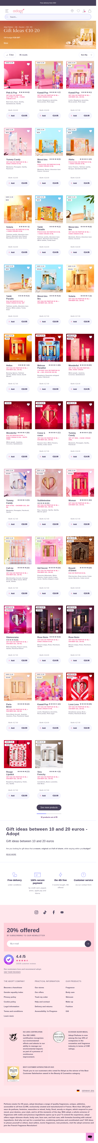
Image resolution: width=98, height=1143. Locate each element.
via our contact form (81, 887)
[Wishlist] (78, 10)
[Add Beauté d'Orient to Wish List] (88, 539)
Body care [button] (69, 994)
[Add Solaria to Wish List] (27, 198)
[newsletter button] (86, 946)
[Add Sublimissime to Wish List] (58, 472)
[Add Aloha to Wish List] (88, 131)
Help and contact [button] (42, 1004)
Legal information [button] (12, 1008)
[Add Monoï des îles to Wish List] (58, 131)
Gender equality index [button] (14, 994)
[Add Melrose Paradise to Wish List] (58, 337)
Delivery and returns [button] (43, 1008)
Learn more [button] (9, 1018)
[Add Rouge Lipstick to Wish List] (27, 746)
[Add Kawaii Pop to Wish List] (58, 64)
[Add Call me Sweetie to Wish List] (27, 539)
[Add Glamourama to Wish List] (27, 609)
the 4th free (59, 882)
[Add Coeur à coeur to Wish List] (58, 405)
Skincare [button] (68, 999)
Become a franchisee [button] (14, 989)
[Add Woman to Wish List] (88, 472)
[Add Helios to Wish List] (27, 337)
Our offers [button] (39, 994)
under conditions (14, 887)
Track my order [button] (41, 999)
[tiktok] (44, 914)
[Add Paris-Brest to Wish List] (27, 677)
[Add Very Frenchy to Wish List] (58, 746)
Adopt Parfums (9, 27)
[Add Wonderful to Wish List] (88, 337)
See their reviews (12, 974)
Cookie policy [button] (10, 1004)
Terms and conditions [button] (14, 1013)
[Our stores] (72, 10)
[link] (84, 11)
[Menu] (7, 11)
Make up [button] (68, 1004)
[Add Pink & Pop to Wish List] (27, 64)
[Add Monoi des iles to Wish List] (88, 198)
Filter (12, 55)
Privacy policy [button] (10, 999)
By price (24, 27)
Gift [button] (66, 1013)
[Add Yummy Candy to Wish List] (27, 131)
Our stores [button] (39, 989)
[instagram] (35, 914)
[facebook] (52, 914)
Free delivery (14, 882)
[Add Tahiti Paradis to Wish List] (58, 198)
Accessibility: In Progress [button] (45, 1013)
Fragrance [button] (69, 989)
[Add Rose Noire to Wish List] (58, 609)
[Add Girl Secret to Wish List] (58, 539)
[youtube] (61, 914)
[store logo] (18, 11)
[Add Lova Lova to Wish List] (88, 677)
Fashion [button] (68, 1008)
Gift (18, 27)
